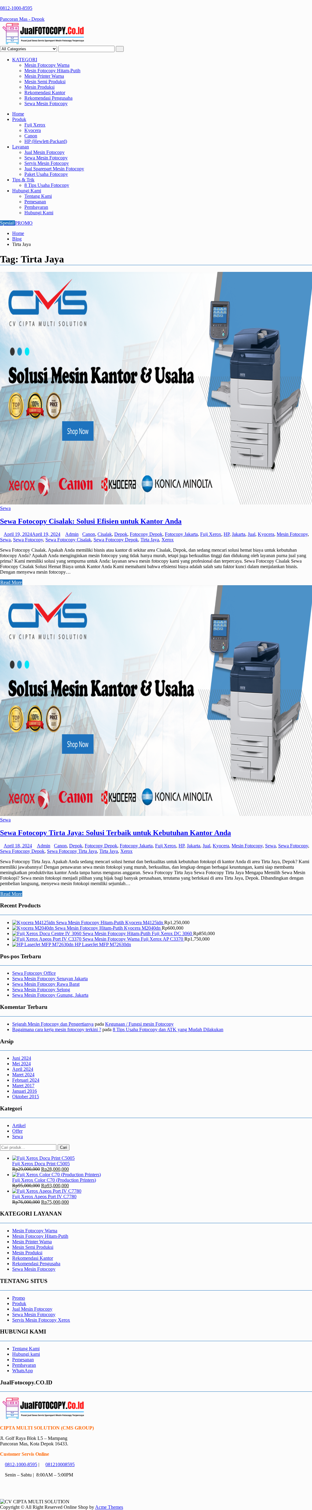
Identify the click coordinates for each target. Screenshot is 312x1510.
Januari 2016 (24, 1091)
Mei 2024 (21, 1063)
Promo (18, 1298)
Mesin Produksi (39, 87)
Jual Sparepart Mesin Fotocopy (54, 168)
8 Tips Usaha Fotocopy (46, 185)
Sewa (5, 508)
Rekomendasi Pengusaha (48, 98)
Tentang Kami (38, 196)
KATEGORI (24, 59)
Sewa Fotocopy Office (34, 973)
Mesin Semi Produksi (45, 81)
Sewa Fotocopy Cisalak (68, 539)
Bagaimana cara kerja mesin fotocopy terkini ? (56, 1029)
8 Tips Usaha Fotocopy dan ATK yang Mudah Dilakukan (168, 1029)
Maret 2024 (23, 1074)
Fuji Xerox (34, 124)
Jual (251, 534)
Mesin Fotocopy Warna (46, 65)
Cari (63, 1147)
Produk (19, 119)
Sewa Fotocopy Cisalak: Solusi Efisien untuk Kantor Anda (91, 521)
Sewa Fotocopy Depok (116, 539)
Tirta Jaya (149, 539)
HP (226, 534)
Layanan (20, 146)
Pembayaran (36, 207)
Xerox (167, 539)
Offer (17, 1131)
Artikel (19, 1125)
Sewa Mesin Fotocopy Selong (41, 989)
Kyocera (32, 130)
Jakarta (238, 534)
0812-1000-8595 (21, 1464)
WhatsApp (22, 1370)
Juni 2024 (21, 1058)
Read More (11, 582)
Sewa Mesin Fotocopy (46, 103)
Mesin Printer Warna (44, 76)
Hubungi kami (26, 1354)
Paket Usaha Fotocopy (46, 174)
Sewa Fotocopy (28, 539)
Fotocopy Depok (146, 534)
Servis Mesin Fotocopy (46, 163)
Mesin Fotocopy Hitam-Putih (52, 70)
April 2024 (22, 1069)
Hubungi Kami (26, 190)
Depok (120, 534)
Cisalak (105, 534)
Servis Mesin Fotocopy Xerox (41, 1320)
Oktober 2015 (25, 1096)
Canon (30, 135)
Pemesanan (35, 201)
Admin (72, 534)
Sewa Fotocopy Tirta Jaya (72, 851)
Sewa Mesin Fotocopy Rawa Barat (46, 984)
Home (18, 113)
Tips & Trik (23, 179)
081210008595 (60, 1464)
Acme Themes (109, 1507)
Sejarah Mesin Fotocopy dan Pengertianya (53, 1024)
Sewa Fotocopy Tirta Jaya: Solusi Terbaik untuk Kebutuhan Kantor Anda (115, 833)
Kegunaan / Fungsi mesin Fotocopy (139, 1024)
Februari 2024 (25, 1080)
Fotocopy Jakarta (181, 534)
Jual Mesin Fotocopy (44, 152)
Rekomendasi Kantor (44, 92)
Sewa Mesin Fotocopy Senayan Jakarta (50, 978)
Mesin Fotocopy (292, 534)
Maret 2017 (23, 1085)
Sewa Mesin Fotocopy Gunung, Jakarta (50, 995)
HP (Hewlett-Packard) (45, 141)
